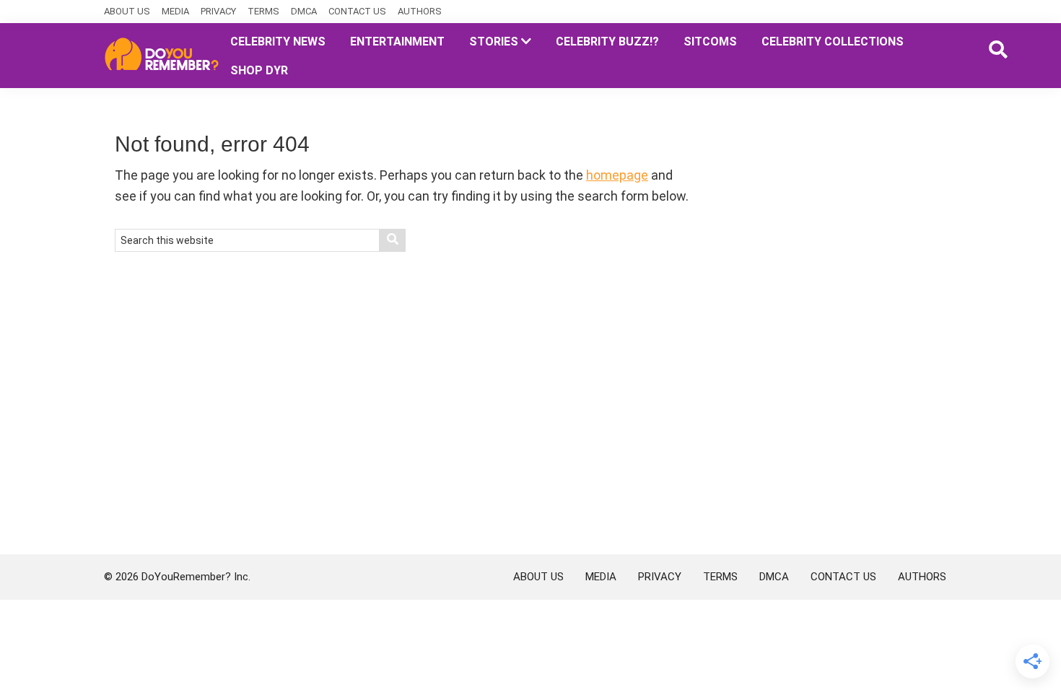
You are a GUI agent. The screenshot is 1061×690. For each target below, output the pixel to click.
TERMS (263, 11)
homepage (617, 175)
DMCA (304, 11)
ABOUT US (127, 11)
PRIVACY (218, 11)
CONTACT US (357, 11)
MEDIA (175, 11)
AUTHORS (420, 11)
